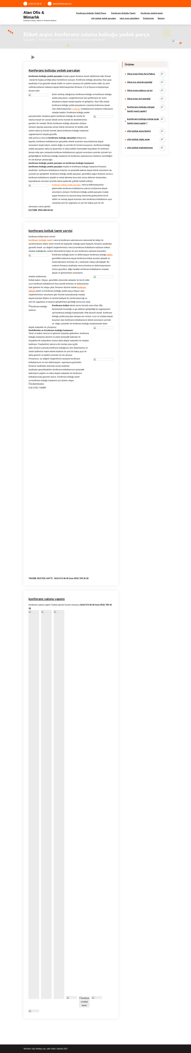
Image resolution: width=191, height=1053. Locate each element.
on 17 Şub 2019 (41, 542)
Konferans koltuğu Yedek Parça (91, 13)
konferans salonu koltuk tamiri (44, 61)
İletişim (161, 18)
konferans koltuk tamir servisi (50, 231)
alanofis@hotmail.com (62, 4)
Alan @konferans (59, 46)
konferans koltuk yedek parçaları (45, 57)
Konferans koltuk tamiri (152, 13)
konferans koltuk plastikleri (70, 54)
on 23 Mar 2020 (41, 46)
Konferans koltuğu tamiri (96, 50)
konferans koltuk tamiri (89, 54)
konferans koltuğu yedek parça (44, 189)
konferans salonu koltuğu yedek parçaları (73, 57)
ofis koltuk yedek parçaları (103, 18)
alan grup (38, 50)
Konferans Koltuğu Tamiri (123, 13)
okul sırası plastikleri (129, 18)
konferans (76, 109)
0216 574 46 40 (35, 4)
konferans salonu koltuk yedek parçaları (71, 61)
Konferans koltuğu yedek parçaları (45, 54)
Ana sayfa (28, 39)
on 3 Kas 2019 (40, 182)
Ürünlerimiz (148, 18)
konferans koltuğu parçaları (53, 50)
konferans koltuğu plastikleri (75, 50)
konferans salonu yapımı (47, 599)
